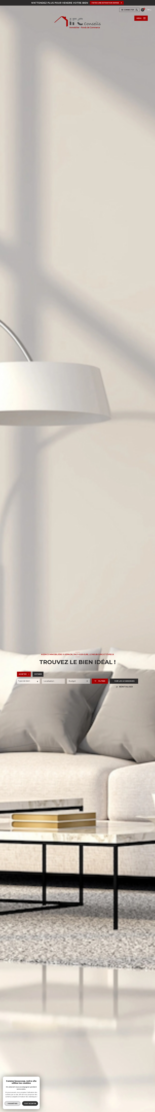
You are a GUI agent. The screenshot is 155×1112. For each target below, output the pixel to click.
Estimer (38, 674)
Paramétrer (12, 1103)
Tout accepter (30, 1103)
